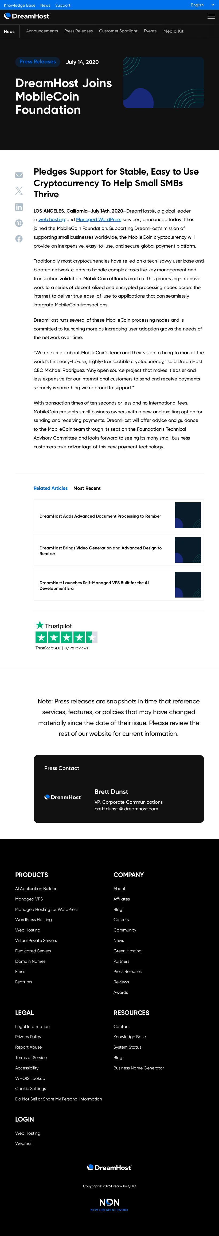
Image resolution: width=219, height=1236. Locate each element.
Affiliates (122, 899)
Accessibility (26, 1068)
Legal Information (32, 1026)
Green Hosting (128, 950)
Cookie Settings (60, 1088)
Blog (118, 909)
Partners (121, 961)
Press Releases (78, 30)
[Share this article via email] (19, 175)
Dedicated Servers (33, 950)
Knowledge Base (20, 5)
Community (125, 930)
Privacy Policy (28, 1036)
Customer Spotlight (118, 30)
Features (23, 981)
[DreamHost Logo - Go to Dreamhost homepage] (27, 17)
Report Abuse (28, 1047)
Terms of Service (31, 1057)
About (120, 888)
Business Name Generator (139, 1068)
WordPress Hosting (33, 919)
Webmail (23, 1143)
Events (150, 30)
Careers (121, 919)
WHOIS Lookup (30, 1078)
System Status (127, 1047)
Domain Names (30, 961)
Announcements (42, 30)
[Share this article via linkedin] (19, 207)
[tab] (51, 488)
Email (20, 971)
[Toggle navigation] (211, 17)
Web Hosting (27, 930)
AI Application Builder (35, 888)
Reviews (121, 981)
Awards (121, 992)
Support (63, 5)
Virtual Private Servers (36, 940)
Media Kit (173, 31)
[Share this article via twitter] (19, 191)
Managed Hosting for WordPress (46, 909)
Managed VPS (29, 899)
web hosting (51, 219)
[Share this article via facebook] (19, 238)
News (45, 5)
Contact (122, 1026)
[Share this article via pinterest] (19, 223)
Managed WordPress (98, 219)
